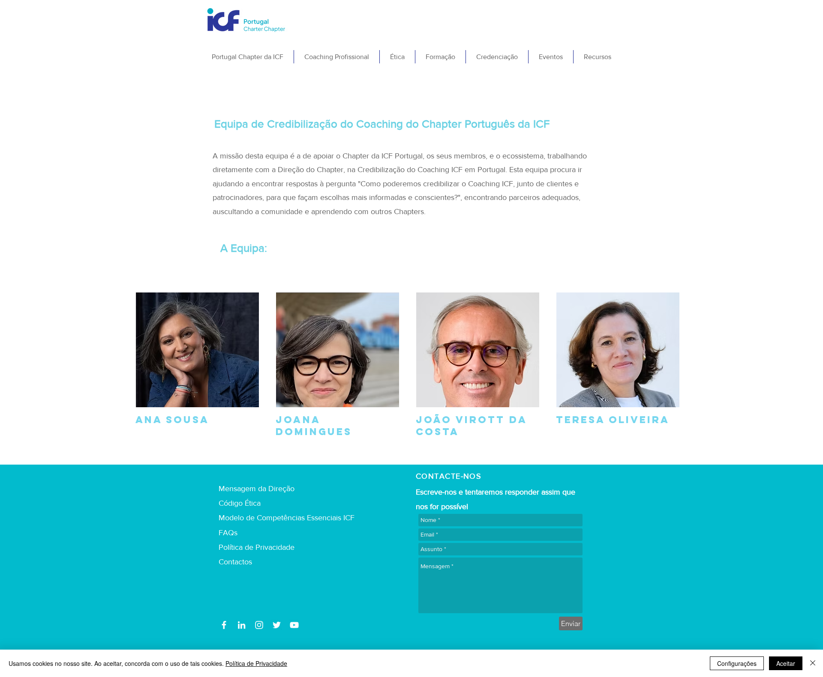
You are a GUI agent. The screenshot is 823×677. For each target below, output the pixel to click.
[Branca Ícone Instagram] (259, 625)
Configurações (737, 663)
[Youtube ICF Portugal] (294, 625)
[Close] (813, 663)
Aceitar (785, 663)
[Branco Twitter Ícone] (276, 625)
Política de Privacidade (256, 663)
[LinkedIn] (241, 625)
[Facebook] (224, 625)
